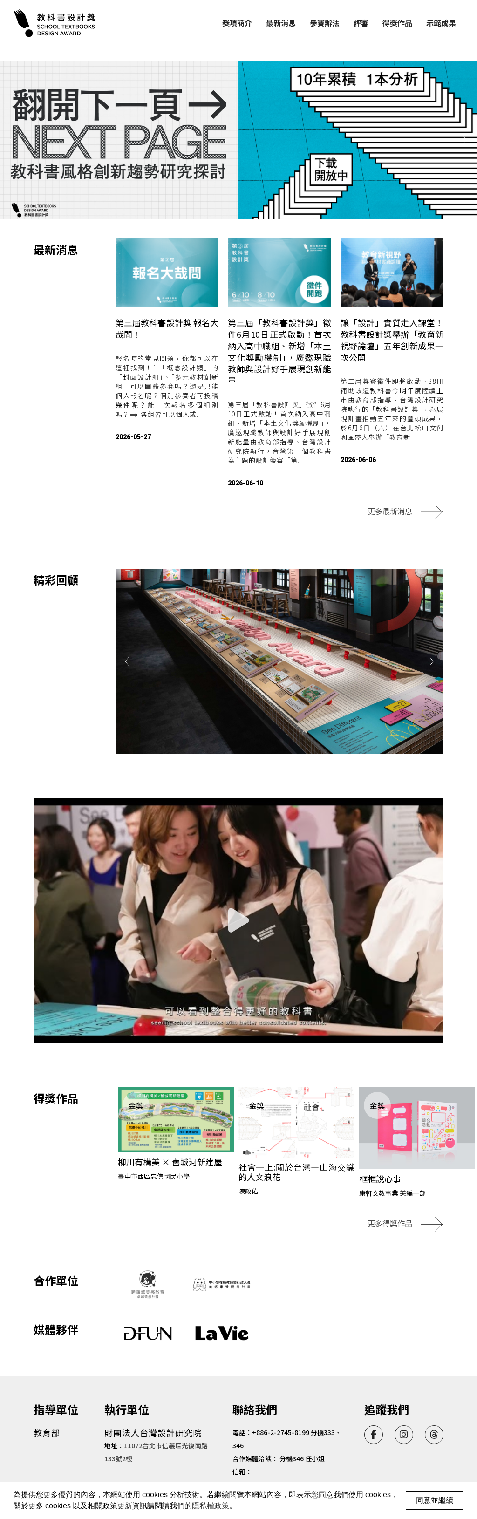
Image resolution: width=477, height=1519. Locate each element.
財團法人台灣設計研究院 (153, 1432)
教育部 (47, 1432)
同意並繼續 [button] (434, 1500)
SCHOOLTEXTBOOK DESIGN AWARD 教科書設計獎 (56, 23)
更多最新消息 (390, 511)
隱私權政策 (210, 1506)
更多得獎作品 (390, 1223)
